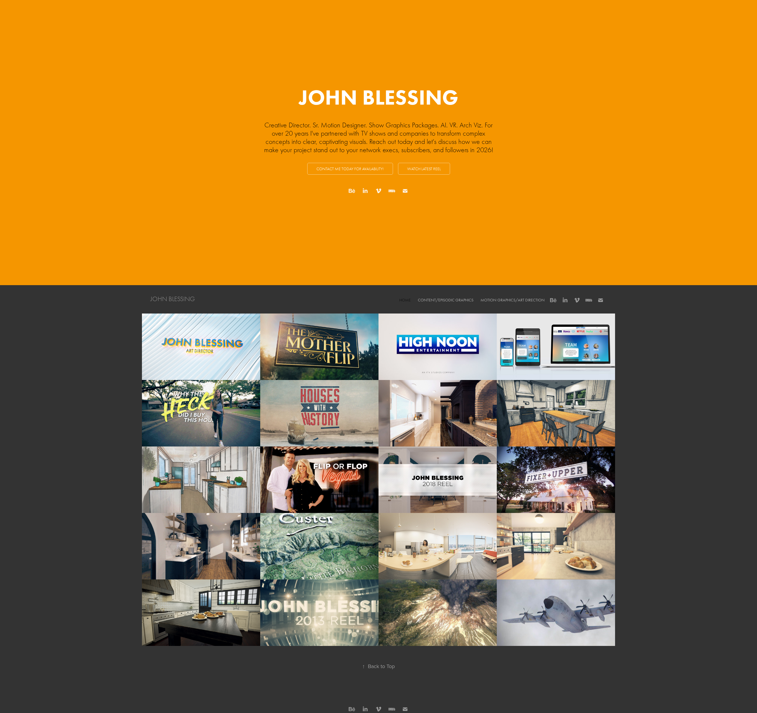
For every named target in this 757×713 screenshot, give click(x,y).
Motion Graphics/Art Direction (513, 300)
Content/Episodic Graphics (445, 300)
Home (405, 300)
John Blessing (173, 299)
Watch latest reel (424, 168)
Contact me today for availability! (350, 168)
